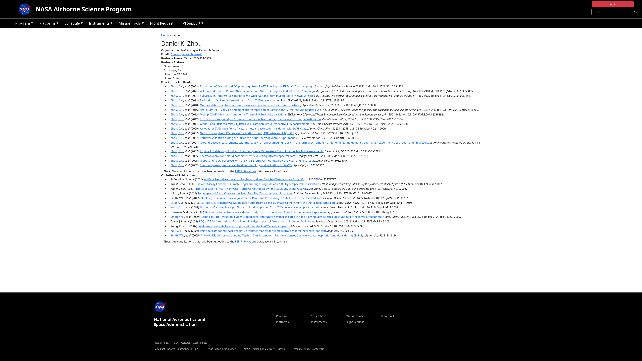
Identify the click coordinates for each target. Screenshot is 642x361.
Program (22, 24)
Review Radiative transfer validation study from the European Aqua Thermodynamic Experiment (266, 212)
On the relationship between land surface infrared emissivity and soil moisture (249, 105)
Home (165, 35)
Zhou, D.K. (177, 86)
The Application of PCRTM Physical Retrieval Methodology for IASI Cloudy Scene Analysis (251, 189)
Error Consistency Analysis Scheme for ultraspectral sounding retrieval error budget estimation (260, 119)
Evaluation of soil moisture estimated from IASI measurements (240, 100)
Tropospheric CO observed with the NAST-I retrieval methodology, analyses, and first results (258, 160)
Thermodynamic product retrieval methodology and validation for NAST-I (246, 165)
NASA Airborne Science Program (84, 9)
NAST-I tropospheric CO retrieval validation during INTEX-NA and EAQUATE (247, 133)
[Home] (26, 9)
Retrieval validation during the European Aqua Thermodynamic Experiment (247, 138)
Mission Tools (129, 24)
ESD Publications (245, 171)
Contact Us (318, 348)
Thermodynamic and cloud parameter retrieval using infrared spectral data (247, 156)
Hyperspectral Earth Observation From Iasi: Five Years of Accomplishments (245, 193)
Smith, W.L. (177, 217)
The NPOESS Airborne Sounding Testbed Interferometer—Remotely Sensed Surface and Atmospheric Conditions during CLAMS (281, 235)
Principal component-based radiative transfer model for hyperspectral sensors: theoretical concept (263, 231)
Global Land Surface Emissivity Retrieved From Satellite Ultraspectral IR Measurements (254, 124)
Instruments (98, 24)
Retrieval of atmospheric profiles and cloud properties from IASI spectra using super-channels (260, 207)
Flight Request (162, 23)
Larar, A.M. (177, 203)
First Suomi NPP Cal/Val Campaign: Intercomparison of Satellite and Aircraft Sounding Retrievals (261, 110)
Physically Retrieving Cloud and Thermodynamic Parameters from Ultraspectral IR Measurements (262, 151)
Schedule (71, 24)
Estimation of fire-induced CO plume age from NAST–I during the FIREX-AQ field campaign (256, 86)
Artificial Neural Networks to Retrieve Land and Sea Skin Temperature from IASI (254, 179)
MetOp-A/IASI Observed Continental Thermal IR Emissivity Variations (243, 114)
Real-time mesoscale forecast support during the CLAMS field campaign (243, 226)
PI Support (190, 24)
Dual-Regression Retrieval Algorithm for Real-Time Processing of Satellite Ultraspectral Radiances (262, 198)
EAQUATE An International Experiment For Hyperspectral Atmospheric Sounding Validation (256, 221)
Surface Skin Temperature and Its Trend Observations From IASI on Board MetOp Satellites (257, 96)
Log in (613, 4)
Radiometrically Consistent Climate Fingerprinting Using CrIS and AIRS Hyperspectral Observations (258, 184)
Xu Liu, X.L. (177, 207)
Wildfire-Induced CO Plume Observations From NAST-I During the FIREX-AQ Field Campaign (257, 91)
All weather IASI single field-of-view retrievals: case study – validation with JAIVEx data (253, 128)
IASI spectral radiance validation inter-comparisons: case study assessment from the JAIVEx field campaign (267, 203)
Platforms (47, 24)
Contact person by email (186, 54)
